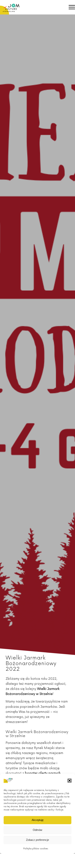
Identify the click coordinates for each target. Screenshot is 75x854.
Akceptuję (38, 819)
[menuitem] (70, 7)
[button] (69, 780)
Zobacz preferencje (37, 839)
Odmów (37, 829)
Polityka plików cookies (35, 848)
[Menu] (70, 7)
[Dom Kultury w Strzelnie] (30, 7)
